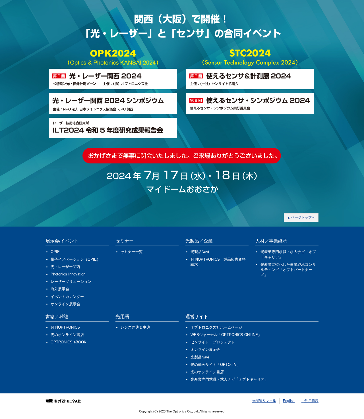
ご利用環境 (309, 401)
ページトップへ (303, 217)
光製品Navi (200, 252)
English (289, 401)
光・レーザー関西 (65, 267)
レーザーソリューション (71, 281)
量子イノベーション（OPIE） (75, 259)
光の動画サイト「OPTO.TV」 (215, 364)
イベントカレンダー (67, 296)
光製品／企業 (199, 240)
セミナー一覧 (132, 252)
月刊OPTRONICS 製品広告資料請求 (218, 262)
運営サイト (196, 316)
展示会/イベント (62, 240)
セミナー (124, 240)
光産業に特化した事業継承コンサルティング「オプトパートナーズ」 (288, 269)
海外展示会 (60, 289)
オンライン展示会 (65, 304)
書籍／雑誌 (57, 316)
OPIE (55, 252)
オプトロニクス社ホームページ (216, 327)
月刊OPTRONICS (65, 327)
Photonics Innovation (68, 274)
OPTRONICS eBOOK (68, 342)
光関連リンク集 (264, 401)
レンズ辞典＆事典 (135, 327)
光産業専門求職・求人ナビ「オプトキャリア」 (288, 254)
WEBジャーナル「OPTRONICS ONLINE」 (226, 335)
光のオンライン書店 (67, 335)
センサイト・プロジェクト (213, 342)
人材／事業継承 (271, 240)
